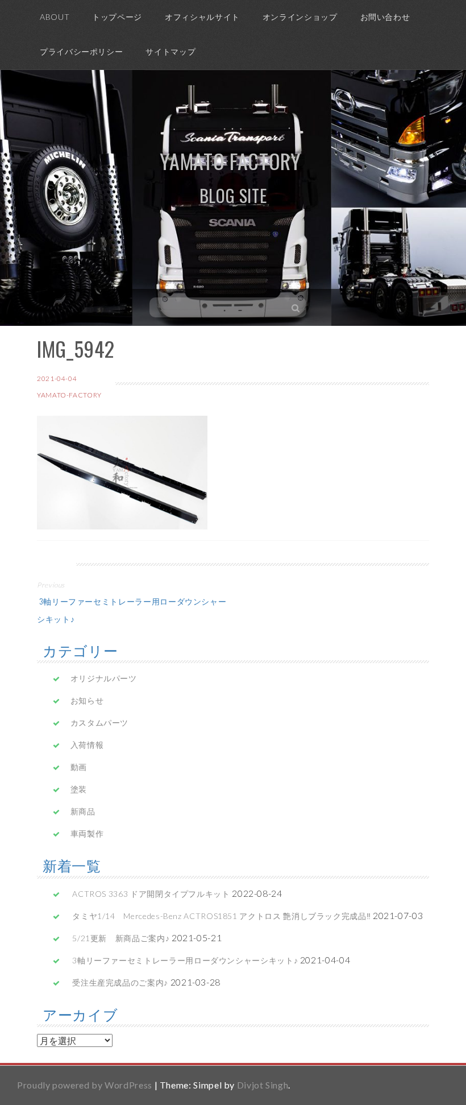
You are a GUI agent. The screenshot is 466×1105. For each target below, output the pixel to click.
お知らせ (87, 700)
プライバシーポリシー (81, 51)
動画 (78, 767)
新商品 (82, 811)
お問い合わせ (385, 17)
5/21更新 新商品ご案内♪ (120, 938)
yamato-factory (69, 395)
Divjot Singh (263, 1084)
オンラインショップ (300, 17)
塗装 (78, 789)
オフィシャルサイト (202, 17)
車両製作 (87, 833)
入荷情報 (87, 745)
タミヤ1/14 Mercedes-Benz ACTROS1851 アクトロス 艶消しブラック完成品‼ (221, 916)
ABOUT (54, 17)
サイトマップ (170, 51)
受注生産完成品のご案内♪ (120, 982)
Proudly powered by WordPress (84, 1084)
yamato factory (230, 161)
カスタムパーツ (99, 722)
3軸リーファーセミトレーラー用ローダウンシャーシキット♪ (185, 960)
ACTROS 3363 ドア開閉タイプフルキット (151, 894)
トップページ (117, 17)
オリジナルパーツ (103, 678)
